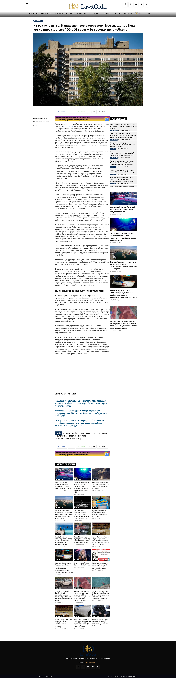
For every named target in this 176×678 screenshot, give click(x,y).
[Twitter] (83, 667)
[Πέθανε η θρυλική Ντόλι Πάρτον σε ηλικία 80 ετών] (82, 555)
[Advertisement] (82, 372)
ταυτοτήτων (68, 126)
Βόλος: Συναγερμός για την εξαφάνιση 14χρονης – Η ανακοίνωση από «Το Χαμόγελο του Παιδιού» (100, 566)
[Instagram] (131, 4)
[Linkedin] (136, 4)
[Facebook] (125, 4)
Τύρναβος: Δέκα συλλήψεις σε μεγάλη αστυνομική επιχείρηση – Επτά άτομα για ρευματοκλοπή (100, 622)
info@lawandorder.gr (91, 662)
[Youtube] (93, 667)
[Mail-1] (98, 667)
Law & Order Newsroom (40, 119)
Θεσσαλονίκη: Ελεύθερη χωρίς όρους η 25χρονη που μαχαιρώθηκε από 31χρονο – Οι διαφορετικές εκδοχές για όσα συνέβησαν (82, 413)
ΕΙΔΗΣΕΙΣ (95, 479)
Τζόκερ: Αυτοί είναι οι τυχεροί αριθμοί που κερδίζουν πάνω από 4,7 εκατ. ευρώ (99, 513)
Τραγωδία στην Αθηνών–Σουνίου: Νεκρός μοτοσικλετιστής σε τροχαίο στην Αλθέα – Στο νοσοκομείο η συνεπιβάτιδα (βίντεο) (63, 595)
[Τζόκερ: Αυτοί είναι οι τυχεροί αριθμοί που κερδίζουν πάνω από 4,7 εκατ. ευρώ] (101, 502)
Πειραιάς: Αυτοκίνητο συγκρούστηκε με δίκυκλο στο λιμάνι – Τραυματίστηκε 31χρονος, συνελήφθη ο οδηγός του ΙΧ (64, 514)
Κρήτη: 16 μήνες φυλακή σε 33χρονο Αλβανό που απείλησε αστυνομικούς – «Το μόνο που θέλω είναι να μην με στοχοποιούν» (100, 540)
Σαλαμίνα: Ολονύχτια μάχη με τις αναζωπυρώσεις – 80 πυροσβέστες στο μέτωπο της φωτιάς (100, 485)
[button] (149, 14)
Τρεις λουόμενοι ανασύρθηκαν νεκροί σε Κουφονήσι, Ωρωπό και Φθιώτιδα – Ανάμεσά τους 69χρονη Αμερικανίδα (82, 514)
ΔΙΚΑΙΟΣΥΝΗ (96, 534)
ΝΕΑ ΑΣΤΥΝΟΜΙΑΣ (61, 436)
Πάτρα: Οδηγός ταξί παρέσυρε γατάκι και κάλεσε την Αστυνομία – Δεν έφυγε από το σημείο (63, 485)
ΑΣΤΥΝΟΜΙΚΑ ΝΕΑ (68, 433)
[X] (146, 4)
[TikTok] (141, 4)
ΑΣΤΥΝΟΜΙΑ (38, 21)
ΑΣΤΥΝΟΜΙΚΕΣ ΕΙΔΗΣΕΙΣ (83, 433)
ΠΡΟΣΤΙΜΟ (72, 436)
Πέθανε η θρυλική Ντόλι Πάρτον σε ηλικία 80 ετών (82, 564)
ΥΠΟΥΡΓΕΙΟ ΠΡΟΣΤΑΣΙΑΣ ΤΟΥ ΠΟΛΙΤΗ (68, 439)
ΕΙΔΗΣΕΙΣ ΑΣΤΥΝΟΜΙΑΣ (100, 433)
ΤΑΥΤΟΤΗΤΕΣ (82, 436)
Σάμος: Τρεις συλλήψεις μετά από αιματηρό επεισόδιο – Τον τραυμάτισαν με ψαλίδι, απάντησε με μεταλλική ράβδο (81, 487)
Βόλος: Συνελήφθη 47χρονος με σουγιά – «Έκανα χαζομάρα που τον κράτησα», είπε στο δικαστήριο (64, 623)
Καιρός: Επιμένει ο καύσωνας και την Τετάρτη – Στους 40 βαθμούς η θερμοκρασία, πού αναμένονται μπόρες (63, 540)
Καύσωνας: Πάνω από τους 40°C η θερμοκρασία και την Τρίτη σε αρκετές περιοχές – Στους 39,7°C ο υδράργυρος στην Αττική (100, 595)
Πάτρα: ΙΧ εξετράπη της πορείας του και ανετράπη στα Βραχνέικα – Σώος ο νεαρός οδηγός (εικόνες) (82, 539)
